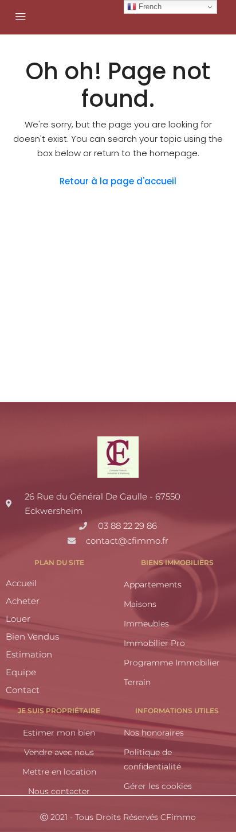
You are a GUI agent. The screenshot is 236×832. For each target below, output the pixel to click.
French (149, 6)
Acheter (23, 600)
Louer (18, 618)
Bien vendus (32, 636)
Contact (23, 689)
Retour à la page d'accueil (118, 181)
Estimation (29, 654)
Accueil (21, 583)
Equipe (21, 672)
